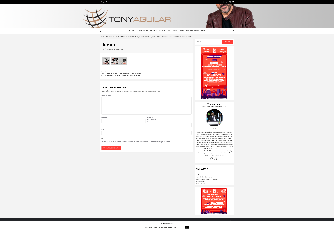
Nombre (104, 117)
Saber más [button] (180, 227)
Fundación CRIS (200, 183)
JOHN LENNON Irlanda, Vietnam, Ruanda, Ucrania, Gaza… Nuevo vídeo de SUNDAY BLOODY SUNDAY (121, 73)
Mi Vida (153, 31)
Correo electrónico (151, 119)
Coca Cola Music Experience (204, 177)
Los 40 (197, 175)
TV (169, 31)
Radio (162, 31)
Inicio (131, 31)
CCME (174, 31)
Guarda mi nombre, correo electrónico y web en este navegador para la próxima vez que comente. (135, 142)
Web (102, 129)
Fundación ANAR (200, 181)
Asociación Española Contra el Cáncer (207, 179)
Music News (142, 31)
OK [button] (187, 227)
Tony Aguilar (109, 49)
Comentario (106, 96)
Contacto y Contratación (192, 31)
